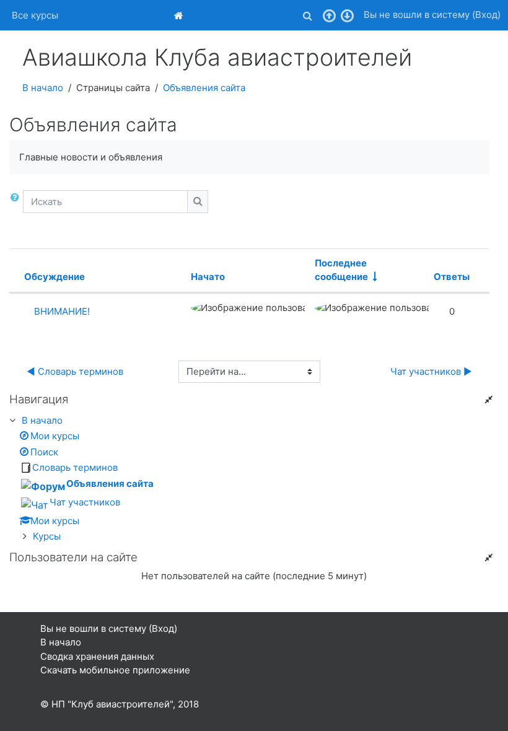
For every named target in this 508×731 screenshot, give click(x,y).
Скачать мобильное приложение (115, 670)
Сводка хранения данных (97, 656)
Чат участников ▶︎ (431, 371)
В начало (42, 88)
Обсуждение (54, 276)
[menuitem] (180, 15)
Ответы (452, 276)
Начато (208, 276)
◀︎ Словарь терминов (75, 371)
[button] (307, 15)
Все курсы (35, 15)
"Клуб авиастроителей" (120, 704)
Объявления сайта (204, 88)
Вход (486, 14)
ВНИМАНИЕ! (62, 311)
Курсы (47, 536)
